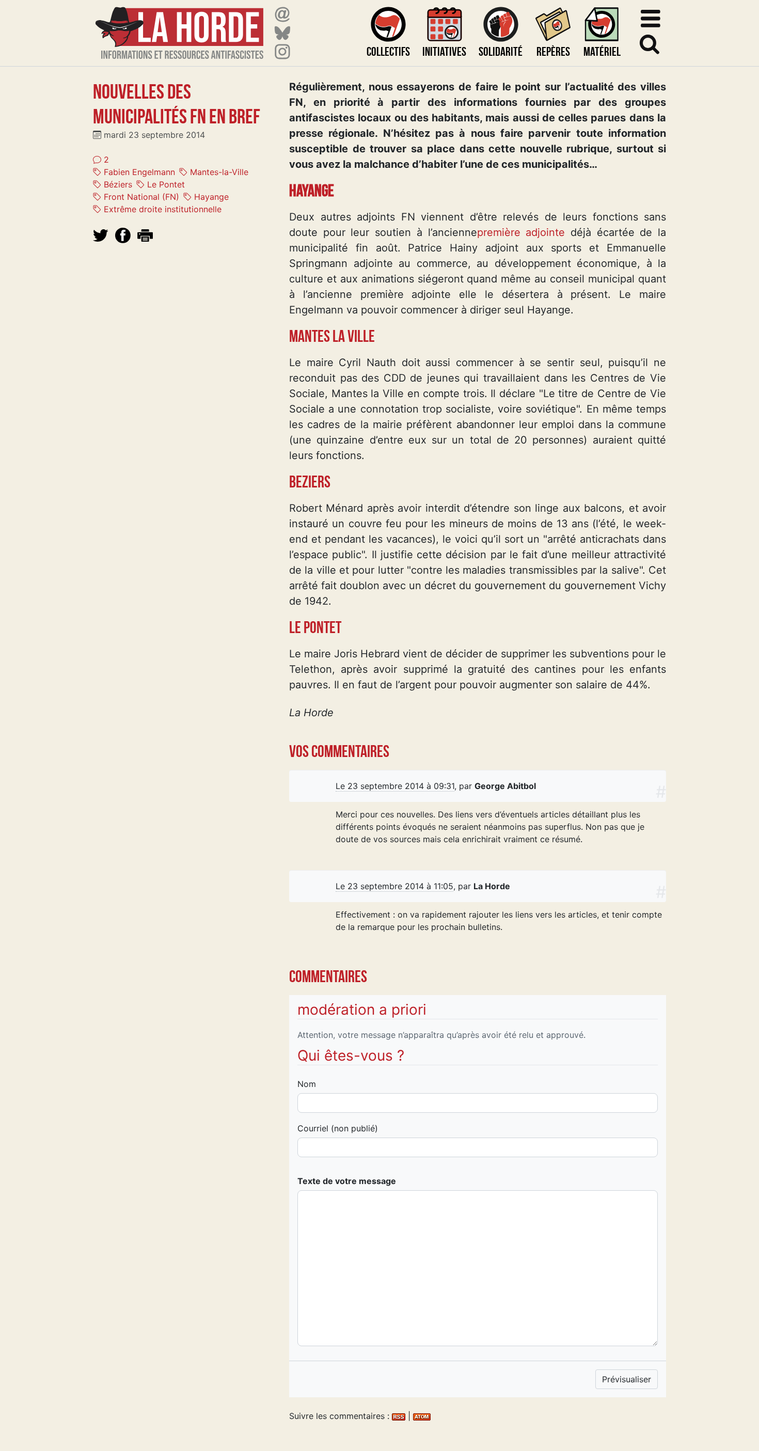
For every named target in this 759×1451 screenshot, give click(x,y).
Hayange (210, 197)
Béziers (116, 184)
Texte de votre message (346, 1181)
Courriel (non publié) (337, 1128)
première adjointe (521, 232)
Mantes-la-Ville (217, 172)
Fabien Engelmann (138, 172)
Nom (306, 1084)
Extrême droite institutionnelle (161, 209)
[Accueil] (179, 26)
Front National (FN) (140, 197)
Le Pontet (165, 184)
